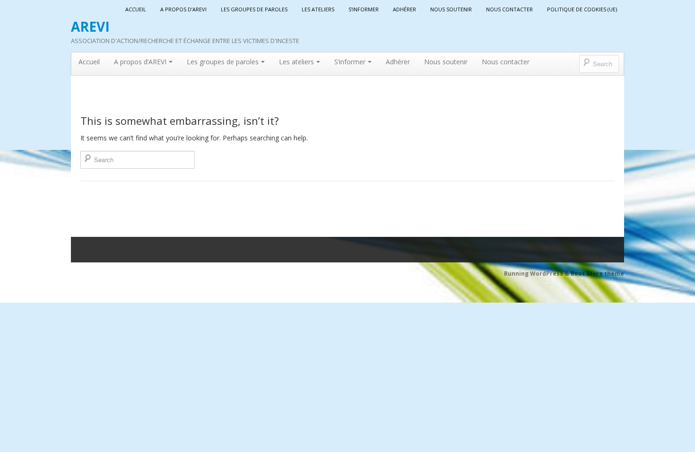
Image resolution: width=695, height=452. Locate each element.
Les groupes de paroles (254, 9)
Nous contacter (509, 9)
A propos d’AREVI (183, 9)
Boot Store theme (597, 273)
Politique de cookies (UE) (582, 9)
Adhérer (404, 9)
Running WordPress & (537, 273)
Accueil (135, 9)
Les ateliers (318, 9)
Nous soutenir (451, 9)
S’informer (363, 9)
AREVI (90, 26)
